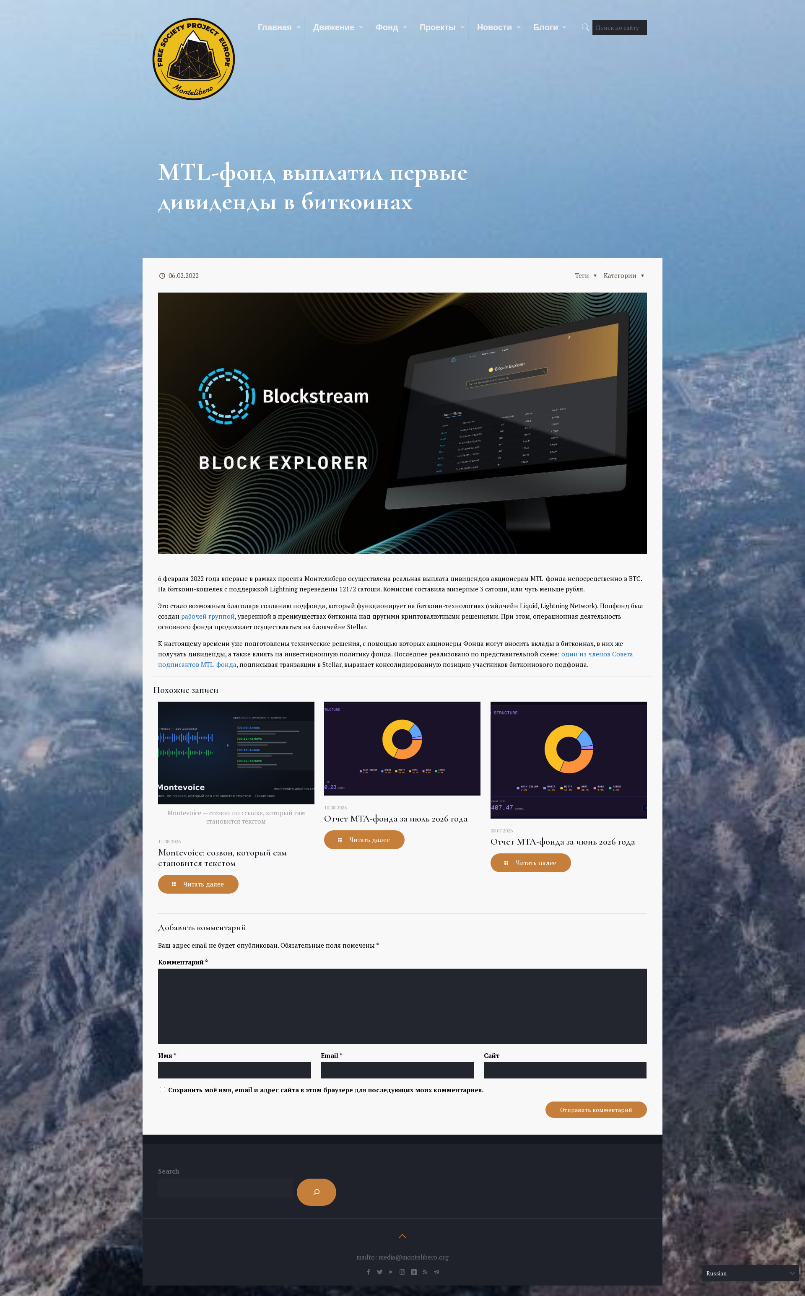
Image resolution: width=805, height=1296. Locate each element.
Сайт (491, 1055)
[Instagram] (402, 1271)
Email (332, 1055)
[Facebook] (368, 1271)
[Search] (316, 1192)
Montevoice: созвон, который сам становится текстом (222, 857)
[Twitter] (379, 1271)
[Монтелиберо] (194, 58)
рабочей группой (208, 616)
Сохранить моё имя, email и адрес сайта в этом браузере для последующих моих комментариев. (325, 1090)
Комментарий (183, 962)
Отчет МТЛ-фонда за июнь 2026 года (563, 841)
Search (168, 1171)
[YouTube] (391, 1271)
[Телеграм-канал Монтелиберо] (436, 1271)
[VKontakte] (413, 1271)
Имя (167, 1055)
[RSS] (425, 1271)
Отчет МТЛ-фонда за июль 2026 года (396, 818)
